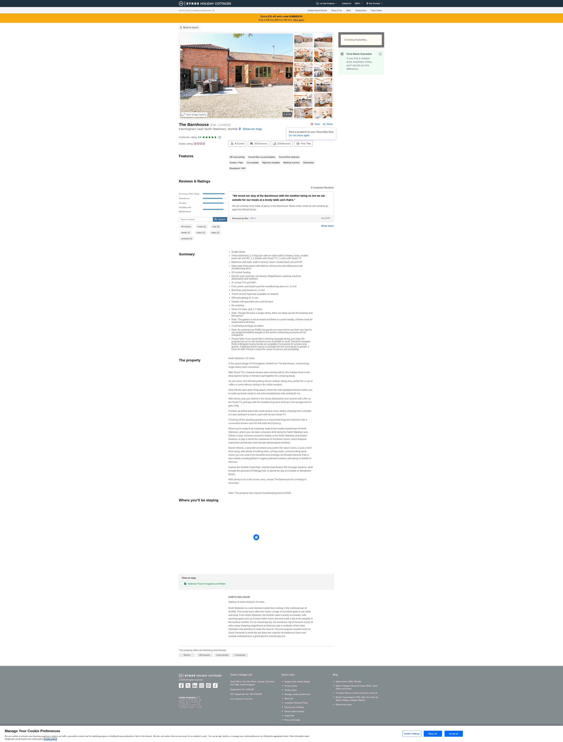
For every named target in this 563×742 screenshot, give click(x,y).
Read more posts (344, 704)
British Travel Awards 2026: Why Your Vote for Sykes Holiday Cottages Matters (357, 698)
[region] (281, 734)
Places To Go (336, 11)
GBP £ (358, 3)
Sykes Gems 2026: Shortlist (348, 681)
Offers (348, 11)
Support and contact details (297, 681)
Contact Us (346, 3)
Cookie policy (290, 690)
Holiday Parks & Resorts (317, 11)
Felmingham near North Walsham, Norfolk (220, 129)
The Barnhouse (194, 124)
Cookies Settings (412, 733)
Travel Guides (376, 11)
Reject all (433, 733)
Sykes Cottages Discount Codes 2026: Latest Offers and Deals (357, 687)
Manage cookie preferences (297, 694)
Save (317, 124)
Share (330, 124)
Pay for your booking (294, 707)
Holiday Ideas (360, 11)
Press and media (292, 720)
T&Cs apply (298, 20)
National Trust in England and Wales (207, 584)
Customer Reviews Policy (296, 703)
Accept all (453, 733)
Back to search (191, 27)
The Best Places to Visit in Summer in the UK (356, 693)
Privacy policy (290, 686)
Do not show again (299, 135)
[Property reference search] (213, 10)
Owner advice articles (294, 711)
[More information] (380, 54)
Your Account (374, 3)
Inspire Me (289, 715)
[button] (185, 76)
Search (221, 219)
